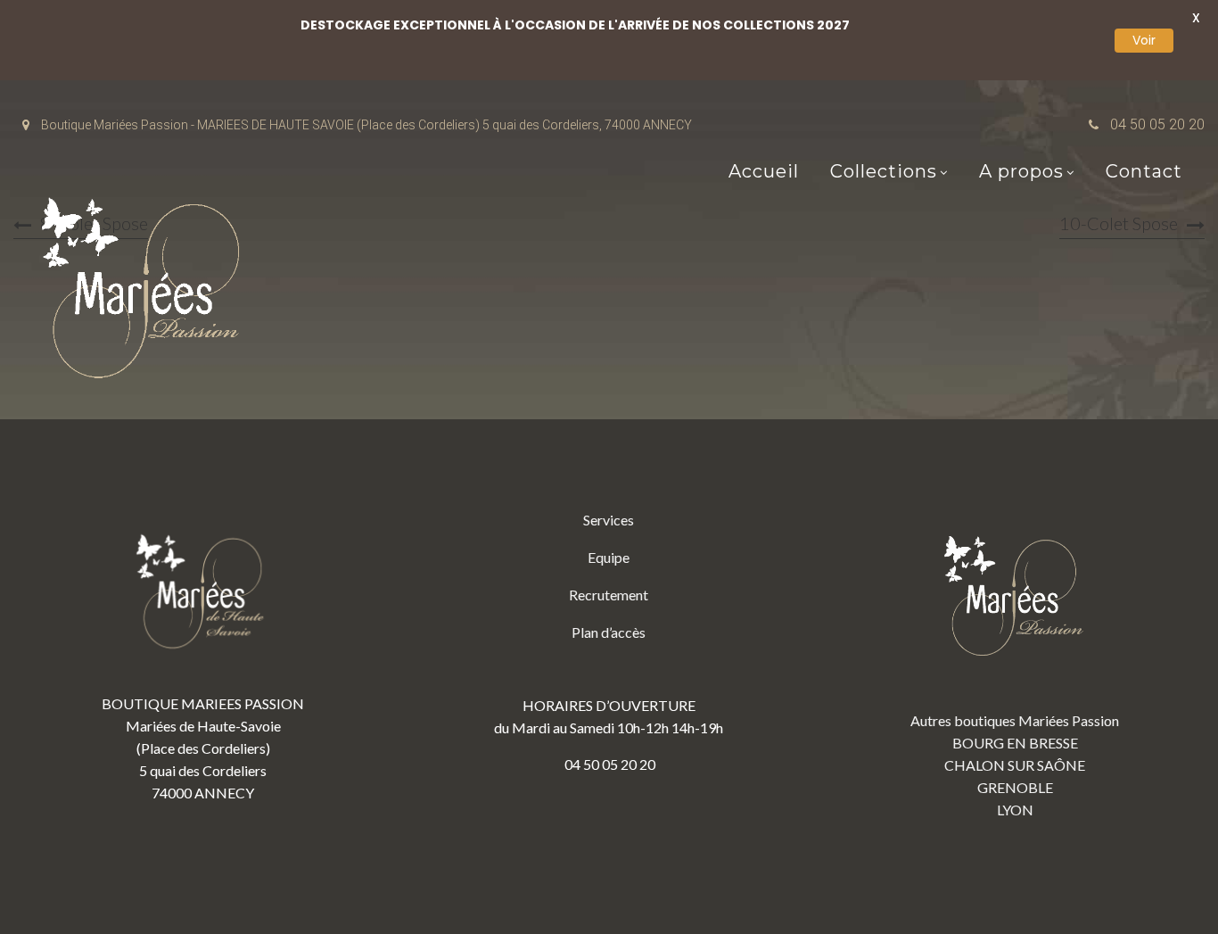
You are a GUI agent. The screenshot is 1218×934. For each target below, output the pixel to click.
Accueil (763, 171)
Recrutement (608, 594)
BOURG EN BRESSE (1015, 742)
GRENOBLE (1015, 787)
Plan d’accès (609, 632)
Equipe (609, 557)
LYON (1015, 809)
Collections (883, 171)
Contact (1144, 171)
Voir (1144, 40)
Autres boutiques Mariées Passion (1014, 720)
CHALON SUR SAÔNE (1014, 764)
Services (608, 519)
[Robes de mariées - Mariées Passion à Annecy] (147, 293)
